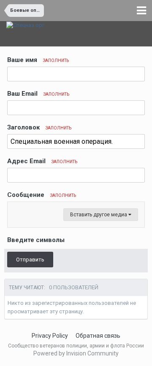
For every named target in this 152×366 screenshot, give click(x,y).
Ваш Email (38, 93)
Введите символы (36, 240)
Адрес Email (42, 161)
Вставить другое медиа (99, 215)
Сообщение (41, 195)
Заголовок (39, 127)
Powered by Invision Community (76, 353)
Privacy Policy (50, 335)
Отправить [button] (30, 259)
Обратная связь (98, 335)
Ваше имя (38, 60)
